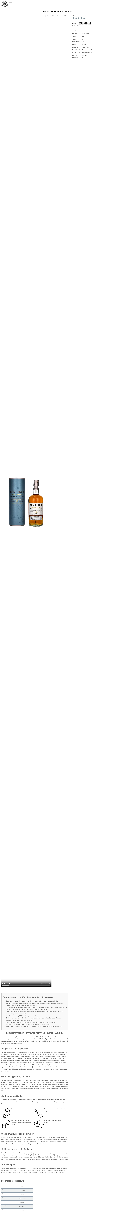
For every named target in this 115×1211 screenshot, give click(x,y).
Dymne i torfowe (87, 52)
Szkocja (66, 15)
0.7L (83, 42)
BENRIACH (55, 15)
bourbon (84, 55)
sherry (84, 58)
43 (82, 39)
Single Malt (72, 15)
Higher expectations (88, 50)
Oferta (48, 15)
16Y (61, 15)
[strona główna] (4, 6)
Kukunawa (42, 15)
